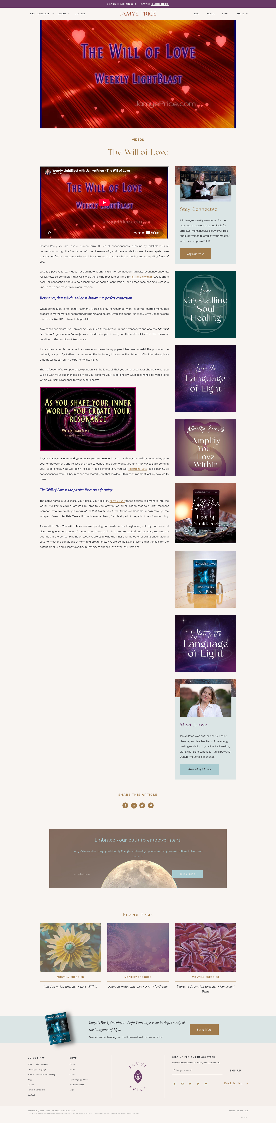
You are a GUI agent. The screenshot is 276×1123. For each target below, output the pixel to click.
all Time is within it (142, 276)
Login (240, 13)
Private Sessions (77, 1084)
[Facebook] (174, 1083)
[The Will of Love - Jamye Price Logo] (138, 1076)
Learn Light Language (37, 1069)
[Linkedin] (198, 1083)
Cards (72, 1074)
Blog (197, 13)
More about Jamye (199, 769)
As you (117, 501)
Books (72, 1069)
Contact (31, 1094)
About (62, 13)
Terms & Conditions (36, 1089)
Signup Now (195, 254)
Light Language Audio (79, 1079)
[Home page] (138, 13)
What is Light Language (38, 1064)
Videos (211, 13)
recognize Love (137, 468)
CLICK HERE (160, 3)
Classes (80, 13)
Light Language (40, 13)
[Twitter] (190, 1083)
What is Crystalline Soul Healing (41, 1074)
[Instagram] (182, 1083)
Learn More (204, 1029)
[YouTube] (206, 1083)
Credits (244, 1118)
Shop (225, 13)
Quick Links (36, 1057)
